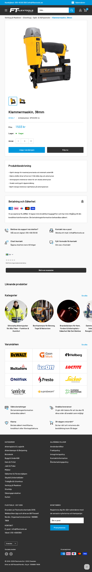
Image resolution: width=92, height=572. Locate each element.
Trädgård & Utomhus (14, 481)
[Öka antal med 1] (31, 141)
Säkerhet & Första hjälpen (16, 474)
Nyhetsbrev (80, 2)
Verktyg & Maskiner (13, 17)
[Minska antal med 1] (18, 141)
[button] (46, 270)
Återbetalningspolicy (59, 462)
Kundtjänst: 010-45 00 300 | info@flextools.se (24, 2)
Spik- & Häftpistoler (41, 17)
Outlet (7, 497)
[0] (85, 10)
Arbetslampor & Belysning (16, 450)
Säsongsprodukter (13, 493)
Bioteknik (9, 454)
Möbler (8, 470)
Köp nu (65, 150)
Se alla (85, 295)
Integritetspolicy (57, 454)
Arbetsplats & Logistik (14, 446)
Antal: (11, 141)
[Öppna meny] (6, 10)
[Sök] (72, 10)
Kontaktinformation (59, 458)
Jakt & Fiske (10, 466)
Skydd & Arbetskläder (14, 477)
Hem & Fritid (10, 462)
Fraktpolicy (55, 450)
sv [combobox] (10, 254)
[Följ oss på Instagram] (11, 554)
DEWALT (12, 118)
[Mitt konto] (80, 10)
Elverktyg (27, 17)
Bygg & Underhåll (12, 458)
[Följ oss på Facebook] (6, 554)
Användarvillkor (57, 446)
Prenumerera (59, 527)
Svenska (9, 543)
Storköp (8, 489)
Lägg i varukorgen (26, 150)
